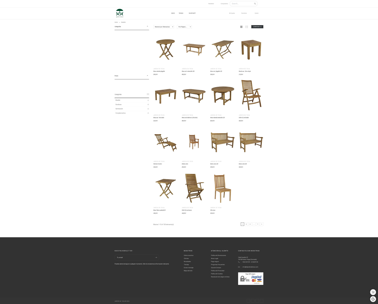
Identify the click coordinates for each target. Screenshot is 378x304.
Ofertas (186, 258)
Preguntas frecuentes (218, 264)
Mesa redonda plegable (159, 71)
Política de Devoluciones (218, 255)
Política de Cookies (217, 274)
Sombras (118, 104)
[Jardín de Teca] (120, 13)
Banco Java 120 (214, 164)
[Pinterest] (122, 3)
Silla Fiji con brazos (187, 210)
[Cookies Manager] (373, 299)
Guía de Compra (216, 267)
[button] (147, 26)
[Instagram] (128, 3)
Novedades (187, 261)
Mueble (118, 100)
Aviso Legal (214, 258)
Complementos (121, 113)
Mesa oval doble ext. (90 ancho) (189, 117)
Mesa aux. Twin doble (158, 117)
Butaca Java (185, 164)
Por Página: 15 (183, 27)
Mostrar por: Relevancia (162, 27)
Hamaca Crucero (157, 164)
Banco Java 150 (243, 164)
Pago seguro (215, 261)
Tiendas (186, 264)
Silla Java (212, 210)
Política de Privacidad (217, 270)
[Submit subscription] (156, 257)
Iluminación (119, 109)
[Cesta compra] (373, 292)
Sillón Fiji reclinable (244, 117)
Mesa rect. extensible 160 (188, 71)
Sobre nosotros (188, 255)
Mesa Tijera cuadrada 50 (159, 210)
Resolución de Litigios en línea (220, 277)
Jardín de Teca (158, 68)
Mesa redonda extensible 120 (217, 117)
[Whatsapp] (133, 3)
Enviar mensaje (188, 267)
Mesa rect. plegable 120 (216, 71)
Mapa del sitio (188, 270)
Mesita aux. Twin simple (245, 71)
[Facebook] (117, 3)
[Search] (255, 3)
